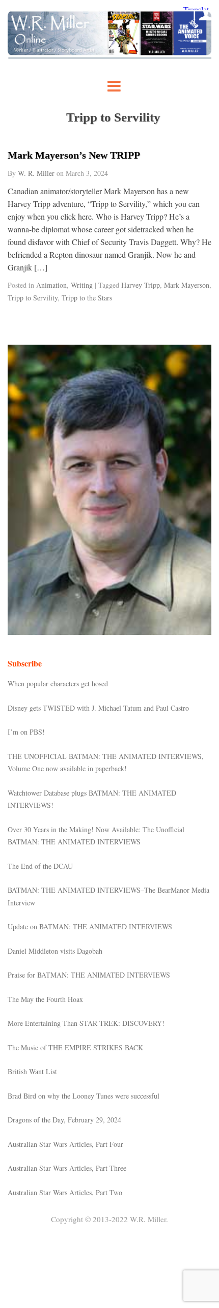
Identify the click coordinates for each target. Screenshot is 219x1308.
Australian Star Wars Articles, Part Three (67, 1168)
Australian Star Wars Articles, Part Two (65, 1192)
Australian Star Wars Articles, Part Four (65, 1144)
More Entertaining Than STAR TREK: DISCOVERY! (86, 1023)
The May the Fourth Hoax (45, 999)
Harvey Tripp (140, 285)
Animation (51, 285)
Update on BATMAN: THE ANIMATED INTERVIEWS (90, 926)
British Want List (32, 1071)
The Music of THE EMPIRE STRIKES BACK (75, 1047)
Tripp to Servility (33, 297)
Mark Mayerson (186, 285)
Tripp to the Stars (87, 297)
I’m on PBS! (26, 732)
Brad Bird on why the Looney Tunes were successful (83, 1096)
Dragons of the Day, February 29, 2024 (64, 1119)
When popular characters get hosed (58, 683)
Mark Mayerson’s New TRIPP (74, 155)
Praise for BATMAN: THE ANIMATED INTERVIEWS (89, 975)
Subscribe (25, 663)
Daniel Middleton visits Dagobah (55, 951)
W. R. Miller (36, 173)
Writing (82, 285)
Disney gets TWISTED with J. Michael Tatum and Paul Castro (98, 708)
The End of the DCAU (40, 866)
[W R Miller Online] (109, 56)
